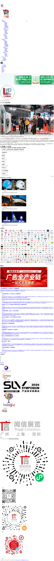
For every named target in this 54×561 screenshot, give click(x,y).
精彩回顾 (6, 25)
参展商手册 (6, 38)
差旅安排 (6, 30)
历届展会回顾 (6, 44)
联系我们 (4, 58)
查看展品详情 (52, 176)
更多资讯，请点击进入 (3, 352)
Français (3, 71)
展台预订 (6, 53)
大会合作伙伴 (5, 59)
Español (3, 69)
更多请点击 (2, 362)
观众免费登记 (6, 29)
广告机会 (6, 37)
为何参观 (6, 31)
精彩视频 (6, 24)
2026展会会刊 (6, 46)
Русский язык (3, 70)
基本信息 (6, 22)
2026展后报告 (6, 45)
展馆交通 (6, 32)
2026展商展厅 (6, 33)
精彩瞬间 (6, 23)
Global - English (4, 65)
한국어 (2, 68)
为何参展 (6, 36)
